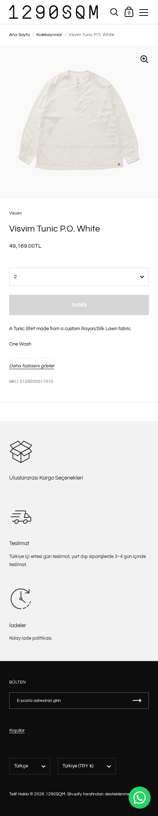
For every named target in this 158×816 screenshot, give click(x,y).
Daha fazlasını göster (31, 365)
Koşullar (17, 730)
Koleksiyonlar (49, 34)
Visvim (15, 213)
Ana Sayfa (19, 34)
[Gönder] (137, 700)
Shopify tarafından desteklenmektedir (104, 794)
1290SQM (55, 794)
